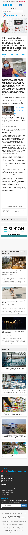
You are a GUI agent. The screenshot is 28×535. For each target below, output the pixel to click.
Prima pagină (12, 516)
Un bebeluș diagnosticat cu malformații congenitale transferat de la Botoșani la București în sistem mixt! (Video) (14, 436)
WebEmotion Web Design (8, 488)
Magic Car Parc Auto (7, 490)
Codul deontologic (20, 517)
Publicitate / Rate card (9, 517)
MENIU (23, 16)
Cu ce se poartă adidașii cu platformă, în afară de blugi (14, 301)
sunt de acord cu (14, 507)
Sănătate (5, 56)
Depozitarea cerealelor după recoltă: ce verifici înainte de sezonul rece (12, 271)
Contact (19, 516)
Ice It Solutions (6, 494)
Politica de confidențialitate (18, 507)
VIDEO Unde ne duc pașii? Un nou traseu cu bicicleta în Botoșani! (13, 455)
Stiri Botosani (6, 54)
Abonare (24, 505)
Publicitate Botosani (7, 492)
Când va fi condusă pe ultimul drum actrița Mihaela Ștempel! (13, 332)
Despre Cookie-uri (9, 530)
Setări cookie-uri (19, 530)
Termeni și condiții (6, 529)
